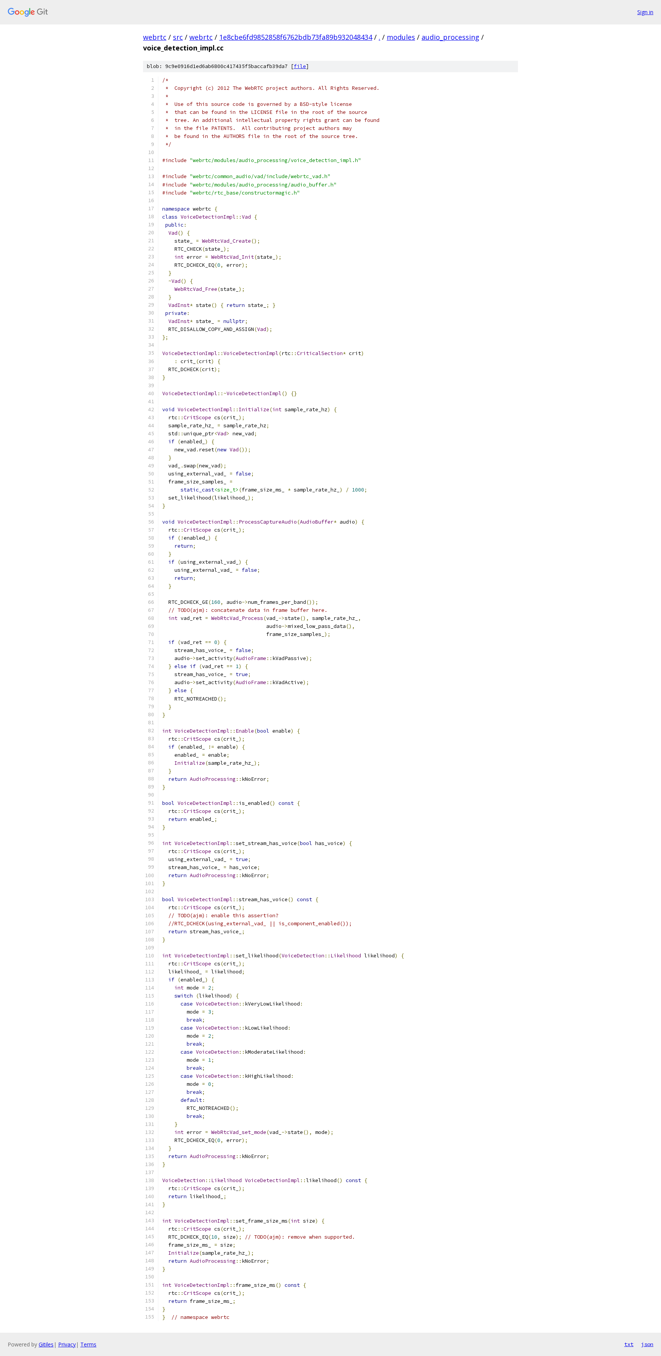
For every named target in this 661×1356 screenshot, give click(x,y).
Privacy (67, 1344)
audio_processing (450, 37)
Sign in (645, 12)
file (300, 66)
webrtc (154, 37)
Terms (88, 1344)
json (647, 1344)
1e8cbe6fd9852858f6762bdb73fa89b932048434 (295, 37)
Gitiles (46, 1344)
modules (401, 37)
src (178, 37)
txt (628, 1344)
